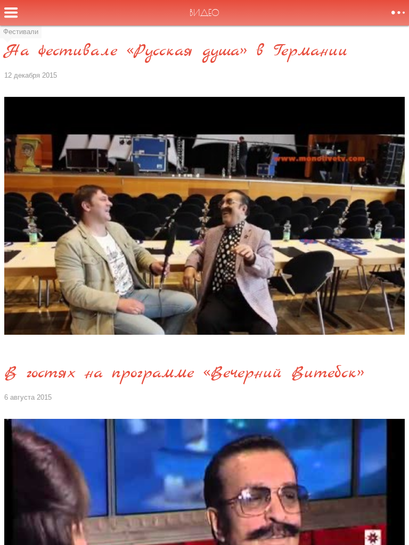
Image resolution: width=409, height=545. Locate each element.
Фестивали (20, 32)
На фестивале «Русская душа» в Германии (176, 51)
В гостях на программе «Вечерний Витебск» (184, 373)
